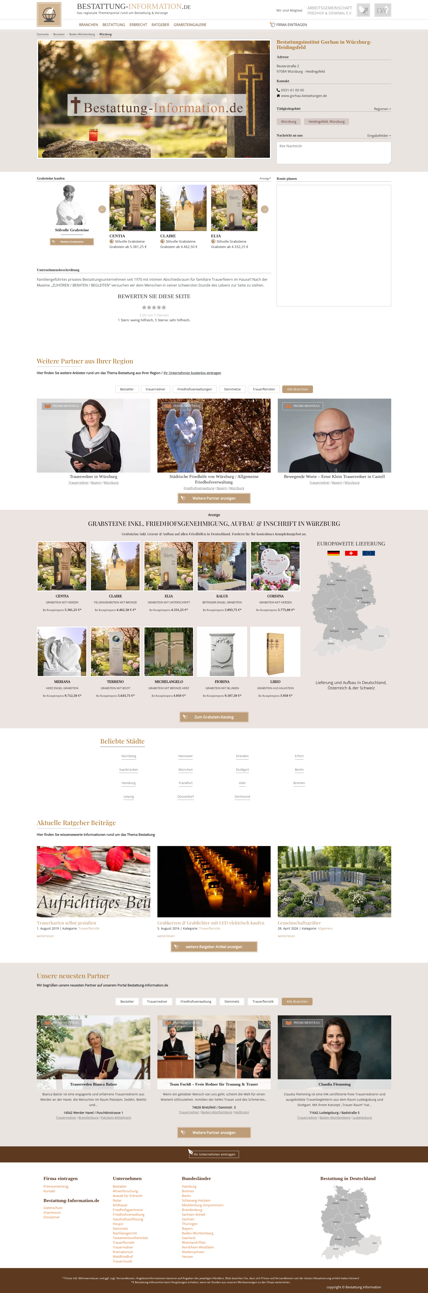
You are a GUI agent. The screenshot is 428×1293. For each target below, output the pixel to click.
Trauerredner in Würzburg (93, 476)
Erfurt (299, 756)
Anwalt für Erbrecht (127, 1195)
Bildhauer (120, 1205)
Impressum (52, 1212)
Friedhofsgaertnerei (128, 1209)
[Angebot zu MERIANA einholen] (62, 652)
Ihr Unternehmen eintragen (214, 1154)
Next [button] (264, 209)
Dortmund (242, 796)
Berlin (299, 769)
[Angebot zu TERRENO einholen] (115, 652)
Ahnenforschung (125, 1191)
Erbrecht (138, 24)
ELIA (216, 236)
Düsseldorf (185, 796)
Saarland (188, 1238)
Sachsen (188, 1219)
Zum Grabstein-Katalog (214, 717)
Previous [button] (102, 209)
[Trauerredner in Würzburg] (93, 436)
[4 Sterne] (158, 307)
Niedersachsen (193, 1252)
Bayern (96, 482)
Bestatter (59, 34)
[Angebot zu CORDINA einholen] (275, 566)
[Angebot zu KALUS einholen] (222, 566)
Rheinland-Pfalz (194, 1242)
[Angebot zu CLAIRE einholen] (115, 566)
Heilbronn (241, 1112)
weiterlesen (45, 936)
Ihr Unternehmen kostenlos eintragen (192, 373)
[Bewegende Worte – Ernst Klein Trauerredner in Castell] (334, 436)
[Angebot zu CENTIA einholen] (62, 566)
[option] (132, 219)
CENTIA (117, 236)
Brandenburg (88, 1117)
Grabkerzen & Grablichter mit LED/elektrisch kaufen (210, 923)
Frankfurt (186, 783)
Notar (117, 1200)
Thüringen (190, 1223)
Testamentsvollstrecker (130, 1238)
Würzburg (105, 34)
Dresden (242, 756)
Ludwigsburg (362, 1117)
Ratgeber (160, 24)
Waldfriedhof (123, 1256)
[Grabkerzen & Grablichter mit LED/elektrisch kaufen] (214, 881)
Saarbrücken (128, 769)
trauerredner (155, 389)
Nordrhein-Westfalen (198, 1247)
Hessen (187, 1256)
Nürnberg (128, 756)
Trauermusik (122, 1261)
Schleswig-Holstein (196, 1200)
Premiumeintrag (66, 406)
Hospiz (118, 1223)
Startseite (43, 34)
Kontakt (49, 1191)
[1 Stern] (144, 307)
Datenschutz (52, 1207)
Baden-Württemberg (82, 34)
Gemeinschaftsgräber (299, 923)
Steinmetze (232, 389)
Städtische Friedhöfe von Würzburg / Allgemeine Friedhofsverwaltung (214, 479)
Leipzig (128, 796)
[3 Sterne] (154, 307)
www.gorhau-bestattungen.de (304, 95)
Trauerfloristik (88, 928)
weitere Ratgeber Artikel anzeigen (214, 946)
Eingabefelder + (379, 135)
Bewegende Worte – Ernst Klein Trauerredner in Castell (334, 476)
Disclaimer (51, 1217)
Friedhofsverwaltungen (194, 389)
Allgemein (325, 928)
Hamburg (129, 783)
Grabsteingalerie (190, 24)
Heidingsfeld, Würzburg (327, 121)
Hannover (185, 756)
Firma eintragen (291, 24)
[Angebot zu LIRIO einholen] (275, 652)
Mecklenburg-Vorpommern (203, 1205)
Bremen (299, 783)
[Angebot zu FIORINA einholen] (222, 652)
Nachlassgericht (125, 1233)
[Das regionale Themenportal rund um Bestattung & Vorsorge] (49, 14)
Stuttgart (242, 769)
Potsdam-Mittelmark (116, 1117)
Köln (242, 783)
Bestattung (114, 24)
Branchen (88, 24)
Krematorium (123, 1252)
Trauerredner (78, 482)
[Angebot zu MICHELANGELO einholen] (169, 652)
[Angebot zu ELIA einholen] (169, 566)
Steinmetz (231, 1001)
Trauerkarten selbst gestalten (66, 923)
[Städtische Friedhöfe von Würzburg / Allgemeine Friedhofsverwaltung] (214, 436)
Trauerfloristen (264, 389)
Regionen (382, 109)
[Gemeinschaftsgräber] (334, 881)
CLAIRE (168, 236)
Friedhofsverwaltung (199, 488)
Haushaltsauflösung (128, 1219)
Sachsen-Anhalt (193, 1214)
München (186, 769)
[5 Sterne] (163, 307)
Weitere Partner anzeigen (214, 1132)
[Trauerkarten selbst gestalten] (93, 881)
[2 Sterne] (149, 307)
